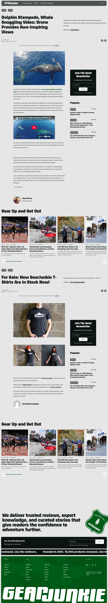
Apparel (65, 574)
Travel (27, 572)
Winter (27, 574)
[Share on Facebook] (105, 40)
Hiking (27, 567)
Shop (5, 574)
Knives (73, 109)
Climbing (65, 564)
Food (46, 567)
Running (65, 569)
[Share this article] (102, 40)
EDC (64, 572)
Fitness (46, 574)
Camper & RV (66, 577)
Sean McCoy (27, 198)
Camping (28, 564)
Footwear (74, 370)
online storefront (56, 387)
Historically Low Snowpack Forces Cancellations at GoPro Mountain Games (42, 249)
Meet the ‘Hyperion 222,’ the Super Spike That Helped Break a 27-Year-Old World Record (14, 249)
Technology (29, 569)
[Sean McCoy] (17, 200)
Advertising (7, 572)
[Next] (105, 261)
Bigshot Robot (27, 385)
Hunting (65, 567)
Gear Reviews (27, 3)
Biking (46, 572)
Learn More (56, 45)
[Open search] (102, 3)
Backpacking (74, 132)
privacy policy (90, 343)
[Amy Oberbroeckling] (17, 404)
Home (4, 10)
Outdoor (90, 218)
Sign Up (83, 89)
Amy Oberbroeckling (30, 404)
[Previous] (3, 261)
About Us (6, 564)
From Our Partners (47, 3)
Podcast (6, 569)
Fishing (46, 569)
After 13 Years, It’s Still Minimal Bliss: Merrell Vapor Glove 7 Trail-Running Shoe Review (81, 125)
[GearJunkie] (11, 3)
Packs (46, 579)
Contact (6, 567)
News (36, 3)
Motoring (47, 564)
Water (46, 577)
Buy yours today (47, 378)
